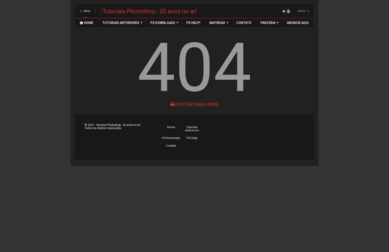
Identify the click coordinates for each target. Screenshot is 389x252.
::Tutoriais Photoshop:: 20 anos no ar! (148, 11)
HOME (88, 23)
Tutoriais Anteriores (192, 129)
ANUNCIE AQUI (298, 23)
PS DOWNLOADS (162, 23)
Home (171, 127)
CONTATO (243, 23)
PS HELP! (193, 23)
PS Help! (191, 138)
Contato (171, 145)
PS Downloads (171, 138)
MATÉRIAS (217, 23)
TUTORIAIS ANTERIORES (120, 23)
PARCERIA (268, 23)
